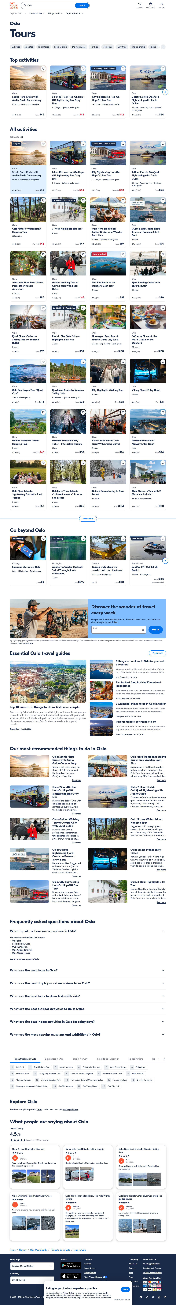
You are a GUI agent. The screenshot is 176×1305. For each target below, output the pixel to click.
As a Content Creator (152, 1268)
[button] (28, 92)
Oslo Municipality (38, 1250)
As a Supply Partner (151, 1264)
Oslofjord (16, 941)
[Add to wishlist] (43, 68)
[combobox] (48, 5)
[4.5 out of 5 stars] (18, 1140)
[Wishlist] (140, 4)
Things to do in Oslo (60, 1250)
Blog (131, 1272)
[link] (28, 92)
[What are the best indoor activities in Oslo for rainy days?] (163, 1022)
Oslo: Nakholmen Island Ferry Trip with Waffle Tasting (87, 1197)
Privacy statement (25, 643)
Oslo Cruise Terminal (22, 950)
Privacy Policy (90, 1272)
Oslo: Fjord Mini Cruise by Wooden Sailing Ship (139, 1150)
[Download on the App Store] (71, 1277)
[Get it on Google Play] (71, 1266)
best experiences (70, 1109)
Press (131, 1277)
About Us (133, 1264)
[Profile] (162, 4)
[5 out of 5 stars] (34, 1153)
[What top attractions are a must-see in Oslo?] (163, 931)
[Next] (165, 92)
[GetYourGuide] (14, 5)
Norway (23, 1250)
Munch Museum (20, 947)
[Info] (21, 137)
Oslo (39, 1109)
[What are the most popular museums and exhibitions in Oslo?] (163, 1034)
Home (13, 1250)
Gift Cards (133, 1281)
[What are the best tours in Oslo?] (163, 970)
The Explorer (134, 1286)
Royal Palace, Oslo (21, 944)
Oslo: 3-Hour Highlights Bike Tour (28, 1149)
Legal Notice (89, 1268)
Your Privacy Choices (93, 1277)
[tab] (25, 1059)
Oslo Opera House (21, 953)
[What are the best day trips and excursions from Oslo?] (163, 983)
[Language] (150, 4)
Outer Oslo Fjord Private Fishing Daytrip (84, 1149)
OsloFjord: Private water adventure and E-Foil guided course (140, 1197)
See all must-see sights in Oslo (24, 959)
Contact (87, 1264)
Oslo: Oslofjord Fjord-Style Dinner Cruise (32, 1196)
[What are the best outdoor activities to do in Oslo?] (163, 1009)
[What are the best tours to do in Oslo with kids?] (163, 996)
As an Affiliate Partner (152, 1272)
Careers (132, 1268)
